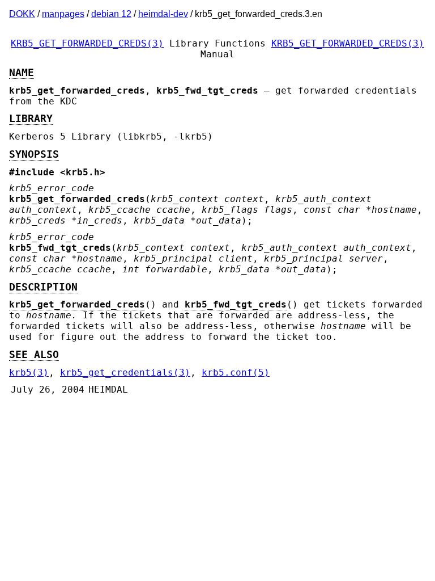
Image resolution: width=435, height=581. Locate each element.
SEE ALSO (34, 354)
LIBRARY (31, 118)
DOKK (22, 14)
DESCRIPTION (43, 287)
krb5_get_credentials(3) (125, 372)
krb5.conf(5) (236, 372)
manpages (63, 14)
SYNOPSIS (34, 154)
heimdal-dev (163, 14)
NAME (21, 72)
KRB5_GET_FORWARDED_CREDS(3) (87, 43)
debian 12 (111, 14)
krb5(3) (29, 372)
